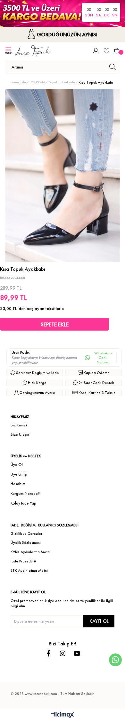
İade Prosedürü (23, 561)
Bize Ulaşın (20, 434)
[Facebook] (48, 653)
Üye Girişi (19, 474)
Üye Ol (17, 464)
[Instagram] (62, 653)
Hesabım (18, 484)
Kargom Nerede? (25, 493)
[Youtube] (77, 653)
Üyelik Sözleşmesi (26, 542)
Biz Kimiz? (19, 425)
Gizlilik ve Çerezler (26, 533)
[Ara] (112, 67)
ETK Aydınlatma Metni (29, 570)
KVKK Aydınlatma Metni (30, 551)
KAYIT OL (99, 621)
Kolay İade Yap (23, 503)
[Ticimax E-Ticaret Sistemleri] (62, 715)
